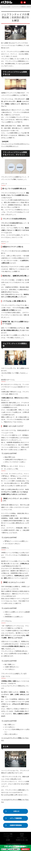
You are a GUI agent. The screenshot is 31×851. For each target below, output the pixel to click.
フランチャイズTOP (5, 6)
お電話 (21, 2)
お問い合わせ (24, 2)
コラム (7, 838)
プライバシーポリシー (22, 838)
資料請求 (22, 834)
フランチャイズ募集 (7, 834)
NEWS (21, 836)
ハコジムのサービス (7, 836)
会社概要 (8, 840)
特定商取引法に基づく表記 (22, 840)
